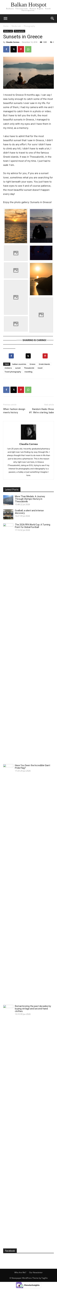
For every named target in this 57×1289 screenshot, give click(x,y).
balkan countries (19, 364)
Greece (32, 364)
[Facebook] (6, 49)
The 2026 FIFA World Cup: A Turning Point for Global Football (32, 525)
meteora (8, 368)
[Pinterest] (21, 49)
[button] (52, 18)
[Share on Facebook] (11, 355)
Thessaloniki (29, 368)
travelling (28, 371)
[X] (13, 49)
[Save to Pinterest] (45, 355)
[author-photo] (28, 439)
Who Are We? (20, 1272)
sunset (18, 368)
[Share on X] (28, 355)
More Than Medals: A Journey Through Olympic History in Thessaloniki (30, 499)
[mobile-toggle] (5, 18)
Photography (29, 26)
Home (6, 26)
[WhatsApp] (28, 49)
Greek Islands (44, 364)
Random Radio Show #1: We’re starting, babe (41, 411)
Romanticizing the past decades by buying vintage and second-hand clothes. (33, 1008)
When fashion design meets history (14, 411)
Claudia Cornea (12, 42)
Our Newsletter (36, 1272)
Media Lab (16, 26)
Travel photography (13, 371)
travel (40, 368)
